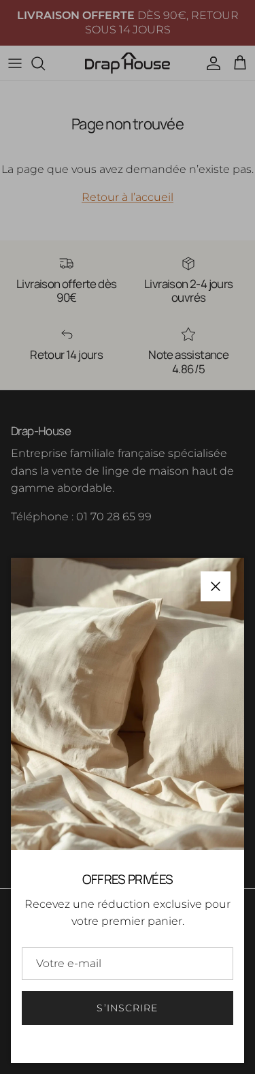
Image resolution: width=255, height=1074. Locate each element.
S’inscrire (127, 1008)
